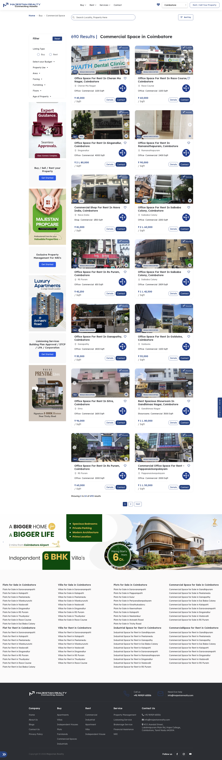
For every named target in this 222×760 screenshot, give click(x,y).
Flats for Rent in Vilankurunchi (17, 644)
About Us (33, 719)
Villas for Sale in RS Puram (71, 612)
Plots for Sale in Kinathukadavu (129, 604)
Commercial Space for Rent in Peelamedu (190, 636)
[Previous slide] (3, 542)
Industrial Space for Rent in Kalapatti (132, 648)
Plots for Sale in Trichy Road (127, 623)
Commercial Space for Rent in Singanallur (190, 655)
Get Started (47, 178)
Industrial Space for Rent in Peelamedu (133, 636)
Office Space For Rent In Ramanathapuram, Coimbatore (158, 144)
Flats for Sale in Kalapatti (15, 593)
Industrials (62, 743)
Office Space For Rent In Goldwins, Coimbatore (160, 338)
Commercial (91, 715)
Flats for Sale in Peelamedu (16, 597)
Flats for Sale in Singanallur (16, 608)
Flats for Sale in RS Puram (15, 612)
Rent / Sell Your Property (204, 5)
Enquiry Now (220, 407)
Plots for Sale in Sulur (124, 597)
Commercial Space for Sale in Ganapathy (189, 597)
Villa (87, 729)
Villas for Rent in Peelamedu (72, 640)
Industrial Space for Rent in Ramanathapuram (137, 655)
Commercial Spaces (67, 739)
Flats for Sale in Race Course (17, 620)
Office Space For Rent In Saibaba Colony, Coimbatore (159, 209)
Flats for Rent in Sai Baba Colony (19, 667)
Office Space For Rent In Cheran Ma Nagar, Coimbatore (97, 80)
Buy (82, 5)
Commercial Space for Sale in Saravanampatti (192, 608)
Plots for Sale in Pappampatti (128, 593)
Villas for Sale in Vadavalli (71, 604)
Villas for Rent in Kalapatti (71, 636)
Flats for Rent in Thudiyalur (16, 659)
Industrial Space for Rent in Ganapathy (133, 640)
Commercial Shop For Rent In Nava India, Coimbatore (97, 209)
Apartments (63, 715)
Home (32, 15)
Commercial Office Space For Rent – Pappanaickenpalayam (161, 467)
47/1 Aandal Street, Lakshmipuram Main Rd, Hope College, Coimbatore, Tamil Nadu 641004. (161, 727)
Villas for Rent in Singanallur (72, 651)
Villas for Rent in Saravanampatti (74, 632)
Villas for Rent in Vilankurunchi (73, 644)
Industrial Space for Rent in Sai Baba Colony (136, 644)
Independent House (95, 734)
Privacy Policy (36, 734)
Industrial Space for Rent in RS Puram (132, 667)
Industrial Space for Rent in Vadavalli (132, 663)
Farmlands (62, 734)
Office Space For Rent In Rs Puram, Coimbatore (97, 273)
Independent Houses (67, 724)
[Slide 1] (109, 566)
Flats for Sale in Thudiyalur (16, 616)
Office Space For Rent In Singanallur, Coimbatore (98, 144)
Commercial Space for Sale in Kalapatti (189, 604)
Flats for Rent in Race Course (17, 663)
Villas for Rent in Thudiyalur (71, 659)
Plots (59, 729)
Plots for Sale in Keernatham (128, 608)
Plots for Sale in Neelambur (127, 616)
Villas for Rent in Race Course (72, 663)
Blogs (31, 724)
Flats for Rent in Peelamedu (16, 640)
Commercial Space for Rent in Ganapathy (189, 640)
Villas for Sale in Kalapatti (71, 593)
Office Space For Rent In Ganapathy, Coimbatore (98, 338)
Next (138, 504)
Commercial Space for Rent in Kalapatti (189, 648)
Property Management (125, 715)
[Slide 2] (111, 566)
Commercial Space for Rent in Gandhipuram (191, 632)
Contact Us (34, 729)
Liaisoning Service (123, 719)
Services (104, 5)
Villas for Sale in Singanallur (72, 608)
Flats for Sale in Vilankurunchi (17, 601)
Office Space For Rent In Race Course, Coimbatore (162, 80)
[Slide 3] (113, 566)
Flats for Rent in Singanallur (16, 651)
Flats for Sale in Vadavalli (15, 604)
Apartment (90, 724)
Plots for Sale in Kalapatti (126, 612)
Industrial (90, 719)
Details (109, 100)
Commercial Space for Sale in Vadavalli (189, 616)
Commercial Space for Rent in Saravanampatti (192, 651)
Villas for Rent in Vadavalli (71, 648)
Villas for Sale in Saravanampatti (74, 589)
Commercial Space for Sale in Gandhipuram (191, 589)
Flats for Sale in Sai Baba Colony (19, 623)
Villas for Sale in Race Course (72, 620)
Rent (92, 5)
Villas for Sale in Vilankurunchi (73, 601)
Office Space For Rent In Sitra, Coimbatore (94, 402)
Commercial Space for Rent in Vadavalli (189, 659)
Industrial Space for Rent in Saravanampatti (136, 651)
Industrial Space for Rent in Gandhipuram (134, 632)
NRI (116, 734)
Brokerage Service (123, 724)
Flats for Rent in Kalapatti (15, 636)
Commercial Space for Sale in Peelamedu (190, 593)
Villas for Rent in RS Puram (71, 655)
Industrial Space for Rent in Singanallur (133, 659)
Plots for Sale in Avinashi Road (129, 620)
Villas (59, 719)
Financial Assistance (124, 729)
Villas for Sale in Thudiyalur (71, 616)
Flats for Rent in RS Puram (15, 655)
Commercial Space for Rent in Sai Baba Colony (192, 644)
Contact (118, 5)
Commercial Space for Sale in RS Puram (189, 620)
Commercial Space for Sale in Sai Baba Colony (192, 601)
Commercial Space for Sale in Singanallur (189, 612)
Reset (57, 38)
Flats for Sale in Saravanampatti (19, 589)
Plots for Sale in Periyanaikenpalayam (132, 601)
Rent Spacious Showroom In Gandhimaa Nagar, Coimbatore (158, 402)
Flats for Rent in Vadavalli (15, 648)
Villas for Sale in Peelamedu (72, 597)
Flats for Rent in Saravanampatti (19, 632)
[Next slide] (219, 542)
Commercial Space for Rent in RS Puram (189, 663)
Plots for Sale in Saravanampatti (130, 589)
